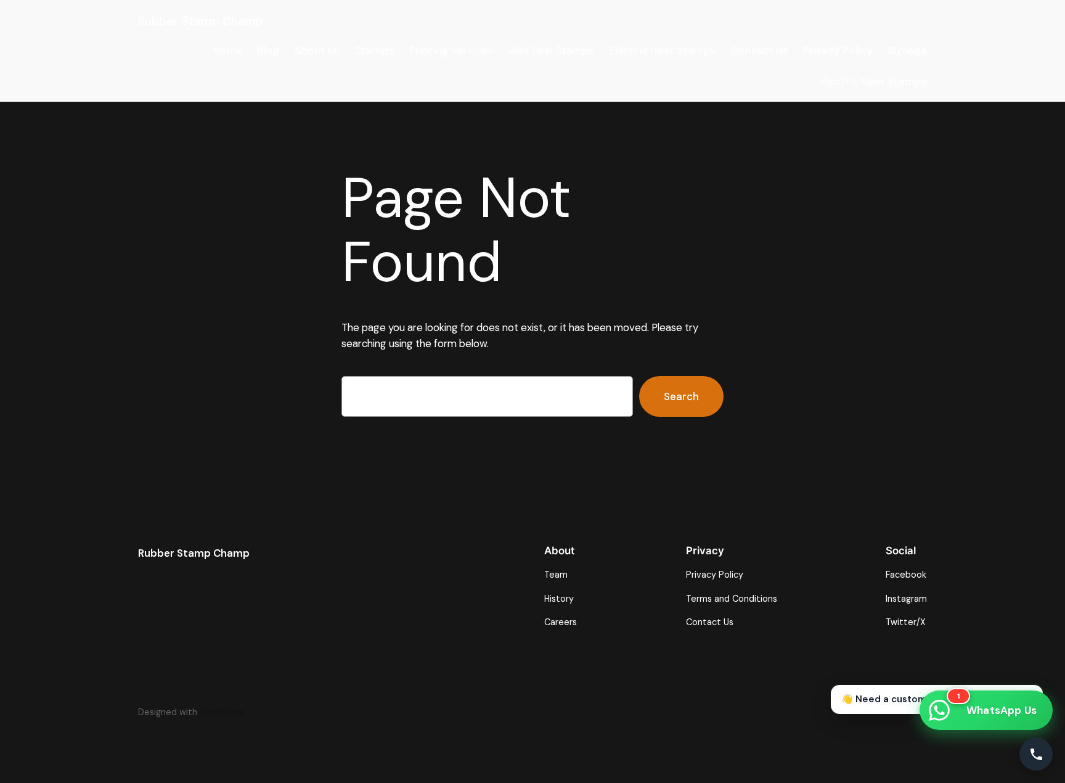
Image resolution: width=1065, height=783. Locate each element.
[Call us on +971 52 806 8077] (1036, 754)
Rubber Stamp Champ (200, 21)
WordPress (222, 712)
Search (681, 396)
